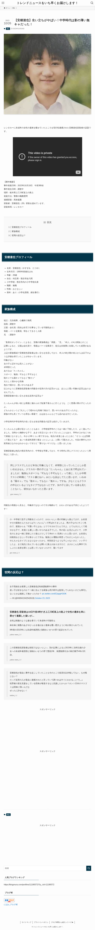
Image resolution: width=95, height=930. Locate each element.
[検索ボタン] (92, 3)
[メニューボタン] (3, 3)
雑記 (8, 28)
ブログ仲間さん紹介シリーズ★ (62, 922)
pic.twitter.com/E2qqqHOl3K (54, 594)
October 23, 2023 (42, 598)
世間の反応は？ (19, 235)
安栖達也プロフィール (22, 227)
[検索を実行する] (88, 868)
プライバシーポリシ (41, 922)
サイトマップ (26, 922)
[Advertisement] (47, 728)
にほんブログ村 (11, 904)
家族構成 (16, 231)
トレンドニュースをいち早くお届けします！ (47, 2)
